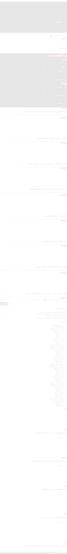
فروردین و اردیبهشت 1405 (56, 328)
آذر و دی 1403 (60, 353)
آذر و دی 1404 (60, 334)
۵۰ (36, 300)
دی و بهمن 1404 (59, 333)
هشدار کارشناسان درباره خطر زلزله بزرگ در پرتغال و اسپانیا (47, 164)
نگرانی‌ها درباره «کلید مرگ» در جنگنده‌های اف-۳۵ (51, 78)
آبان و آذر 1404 (60, 336)
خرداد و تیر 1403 (59, 362)
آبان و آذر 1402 (60, 373)
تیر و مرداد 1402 (59, 379)
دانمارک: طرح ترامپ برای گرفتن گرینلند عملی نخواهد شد (48, 189)
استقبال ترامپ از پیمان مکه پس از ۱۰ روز (55, 316)
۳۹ (43, 300)
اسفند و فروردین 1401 (57, 385)
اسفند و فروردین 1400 (57, 401)
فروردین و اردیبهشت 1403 (56, 365)
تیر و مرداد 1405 (59, 327)
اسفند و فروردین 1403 (57, 348)
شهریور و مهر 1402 (58, 376)
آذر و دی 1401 (60, 390)
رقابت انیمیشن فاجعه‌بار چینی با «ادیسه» (56, 315)
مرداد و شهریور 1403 (58, 359)
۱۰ (50, 300)
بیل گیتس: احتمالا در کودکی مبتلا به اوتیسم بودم (52, 138)
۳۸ (42, 300)
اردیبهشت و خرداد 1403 (57, 364)
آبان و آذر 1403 (60, 354)
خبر (66, 429)
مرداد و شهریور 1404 (58, 341)
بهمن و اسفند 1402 (58, 368)
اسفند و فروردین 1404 (57, 330)
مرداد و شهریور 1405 (58, 325)
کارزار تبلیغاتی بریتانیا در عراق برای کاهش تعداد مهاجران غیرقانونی (45, 293)
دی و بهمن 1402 (59, 370)
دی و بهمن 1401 (59, 388)
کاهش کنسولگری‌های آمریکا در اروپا (55, 216)
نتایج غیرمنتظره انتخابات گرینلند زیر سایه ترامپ (52, 103)
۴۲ (48, 300)
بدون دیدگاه (61, 437)
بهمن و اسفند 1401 (58, 387)
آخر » (33, 300)
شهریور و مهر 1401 (58, 393)
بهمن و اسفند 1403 (58, 350)
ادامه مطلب (63, 83)
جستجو (65, 301)
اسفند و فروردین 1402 (57, 367)
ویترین (63, 458)
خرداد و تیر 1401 (59, 396)
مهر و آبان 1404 (59, 337)
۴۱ (46, 300)
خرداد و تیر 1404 (59, 344)
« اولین (56, 300)
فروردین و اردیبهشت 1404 (56, 347)
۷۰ (39, 300)
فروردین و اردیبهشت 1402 (56, 384)
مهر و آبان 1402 (59, 375)
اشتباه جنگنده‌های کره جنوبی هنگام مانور (54, 241)
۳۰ (53, 300)
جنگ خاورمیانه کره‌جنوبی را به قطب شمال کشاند (53, 312)
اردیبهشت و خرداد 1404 (57, 345)
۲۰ (51, 300)
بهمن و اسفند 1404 (58, 331)
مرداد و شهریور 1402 (58, 378)
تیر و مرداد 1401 (59, 395)
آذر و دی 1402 (60, 371)
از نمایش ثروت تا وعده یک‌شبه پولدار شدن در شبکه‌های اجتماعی (50, 318)
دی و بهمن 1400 (59, 404)
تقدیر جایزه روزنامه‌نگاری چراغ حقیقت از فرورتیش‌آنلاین (52, 313)
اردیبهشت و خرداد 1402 (57, 382)
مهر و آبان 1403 (59, 356)
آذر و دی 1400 (60, 405)
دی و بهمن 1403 (59, 351)
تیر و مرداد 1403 (59, 361)
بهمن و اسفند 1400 (58, 402)
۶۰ (37, 300)
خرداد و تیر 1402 (59, 381)
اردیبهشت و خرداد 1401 (57, 398)
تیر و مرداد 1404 (59, 342)
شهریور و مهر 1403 (58, 358)
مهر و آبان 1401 (59, 392)
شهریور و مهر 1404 (58, 339)
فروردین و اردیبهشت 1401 (56, 399)
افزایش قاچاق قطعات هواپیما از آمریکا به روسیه (51, 267)
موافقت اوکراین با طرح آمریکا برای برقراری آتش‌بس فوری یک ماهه (45, 111)
